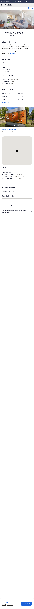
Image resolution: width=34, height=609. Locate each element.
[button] (17, 150)
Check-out (10, 605)
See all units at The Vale (8, 131)
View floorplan (6, 38)
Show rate (5, 603)
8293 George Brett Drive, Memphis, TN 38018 (13, 169)
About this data (6, 181)
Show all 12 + (5, 102)
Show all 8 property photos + (9, 129)
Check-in (4, 605)
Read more (13, 53)
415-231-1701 (9, 1)
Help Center (29, 1)
